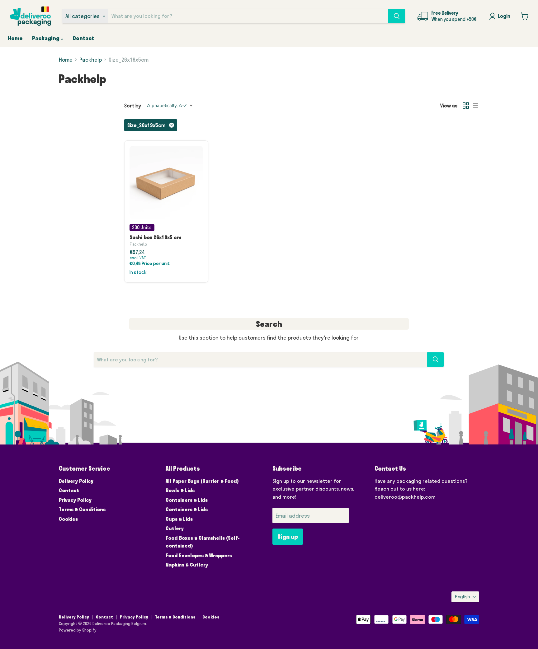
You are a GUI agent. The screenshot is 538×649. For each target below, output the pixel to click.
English (462, 597)
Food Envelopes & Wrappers (199, 555)
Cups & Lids (179, 519)
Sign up (287, 536)
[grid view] (465, 105)
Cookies (68, 519)
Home (15, 38)
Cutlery (175, 528)
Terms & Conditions (82, 509)
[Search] (396, 16)
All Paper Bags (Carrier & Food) (202, 481)
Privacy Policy (75, 500)
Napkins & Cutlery (187, 565)
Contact (83, 38)
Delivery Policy (76, 481)
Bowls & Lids (180, 490)
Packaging (46, 38)
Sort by (132, 105)
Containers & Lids (187, 500)
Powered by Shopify (78, 630)
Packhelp (90, 60)
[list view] (474, 105)
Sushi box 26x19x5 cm (156, 237)
